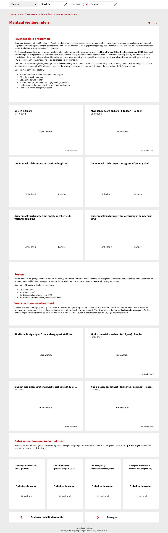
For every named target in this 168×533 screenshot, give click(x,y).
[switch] (85, 4)
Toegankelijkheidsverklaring (85, 531)
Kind (22, 14)
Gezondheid (46, 14)
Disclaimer (103, 531)
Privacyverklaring (68, 531)
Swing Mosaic (88, 528)
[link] (46, 517)
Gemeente (32, 14)
